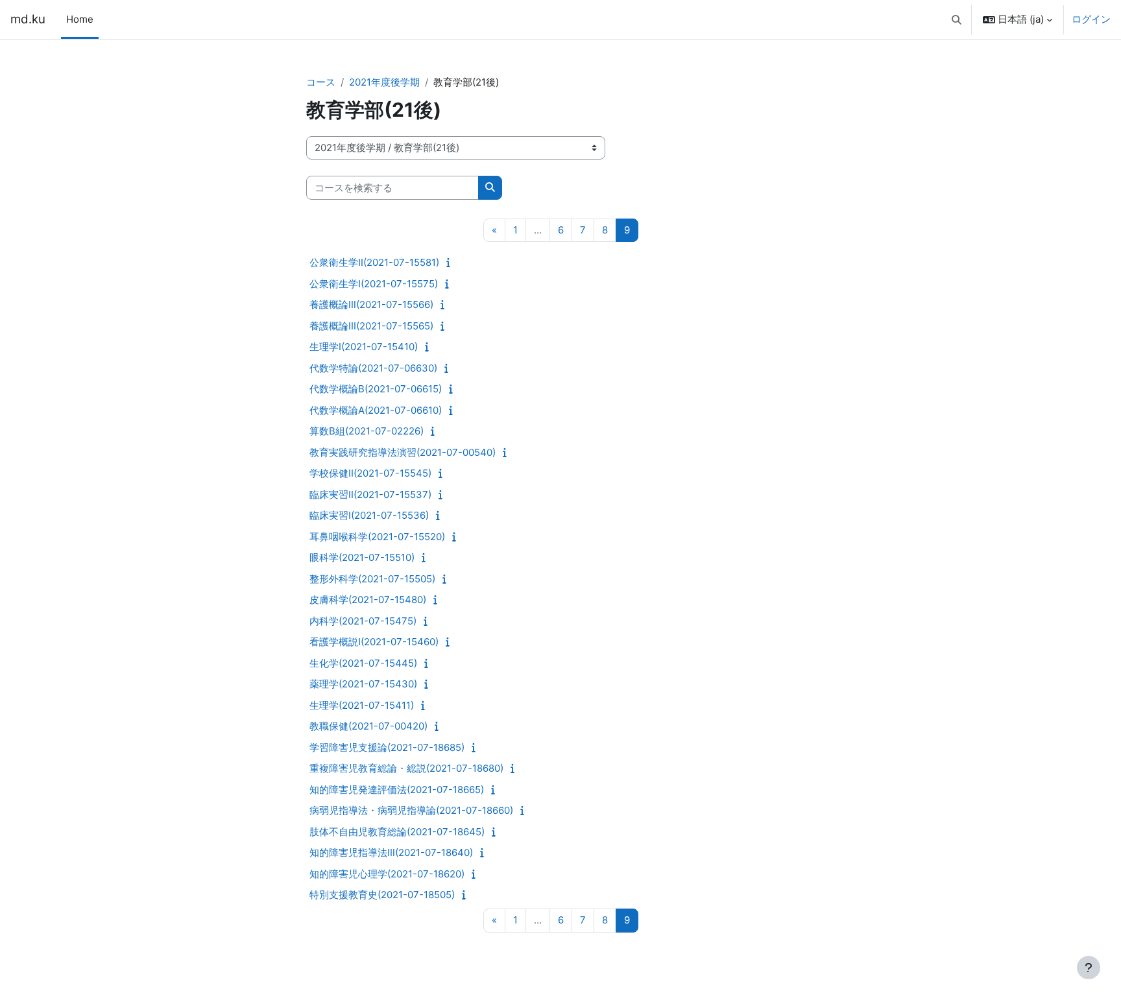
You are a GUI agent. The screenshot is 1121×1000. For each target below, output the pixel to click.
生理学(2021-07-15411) (361, 705)
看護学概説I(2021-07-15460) (374, 642)
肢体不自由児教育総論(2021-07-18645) (397, 832)
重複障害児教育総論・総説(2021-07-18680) (406, 768)
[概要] (451, 262)
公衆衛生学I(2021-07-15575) (373, 284)
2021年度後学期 (384, 82)
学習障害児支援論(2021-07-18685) (386, 747)
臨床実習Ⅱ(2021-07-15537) (370, 494)
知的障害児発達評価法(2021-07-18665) (396, 789)
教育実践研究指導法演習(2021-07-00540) (402, 452)
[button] (957, 19)
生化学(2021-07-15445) (363, 663)
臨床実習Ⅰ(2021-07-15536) (369, 515)
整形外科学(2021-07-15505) (372, 579)
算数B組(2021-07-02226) (366, 431)
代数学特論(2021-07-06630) (373, 368)
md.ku (27, 19)
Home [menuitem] (79, 19)
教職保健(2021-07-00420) (368, 726)
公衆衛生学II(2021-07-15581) (374, 262)
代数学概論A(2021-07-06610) (375, 410)
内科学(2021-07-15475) (362, 621)
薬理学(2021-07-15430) (363, 684)
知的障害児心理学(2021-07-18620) (386, 874)
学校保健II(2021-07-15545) (370, 473)
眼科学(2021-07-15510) (362, 557)
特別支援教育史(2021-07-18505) (382, 894)
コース (320, 82)
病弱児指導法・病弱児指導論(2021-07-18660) (411, 810)
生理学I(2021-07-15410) (363, 346)
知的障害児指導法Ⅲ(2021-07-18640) (391, 852)
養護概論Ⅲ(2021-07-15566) (371, 304)
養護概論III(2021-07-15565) (371, 326)
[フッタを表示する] (1088, 967)
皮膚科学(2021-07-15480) (367, 599)
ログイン (1091, 19)
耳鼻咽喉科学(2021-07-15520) (377, 536)
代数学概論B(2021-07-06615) (375, 389)
